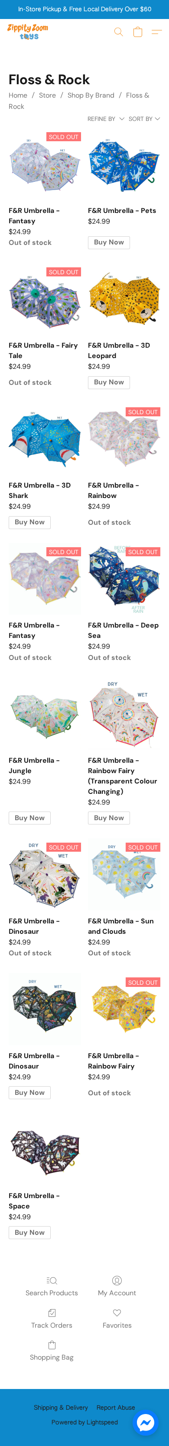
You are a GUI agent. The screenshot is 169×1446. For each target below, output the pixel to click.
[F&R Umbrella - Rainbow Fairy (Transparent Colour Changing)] (124, 714)
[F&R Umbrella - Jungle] (45, 714)
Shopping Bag (52, 1357)
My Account (117, 1292)
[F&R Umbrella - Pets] (124, 164)
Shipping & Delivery (61, 1408)
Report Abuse (116, 1408)
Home (18, 95)
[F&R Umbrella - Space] (45, 1149)
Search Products (52, 1292)
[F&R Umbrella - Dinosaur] (45, 1009)
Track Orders (51, 1325)
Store (47, 95)
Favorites (117, 1325)
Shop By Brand (91, 95)
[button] (29, 32)
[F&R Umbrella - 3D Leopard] (124, 299)
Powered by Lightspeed (85, 1423)
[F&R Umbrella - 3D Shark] (45, 439)
